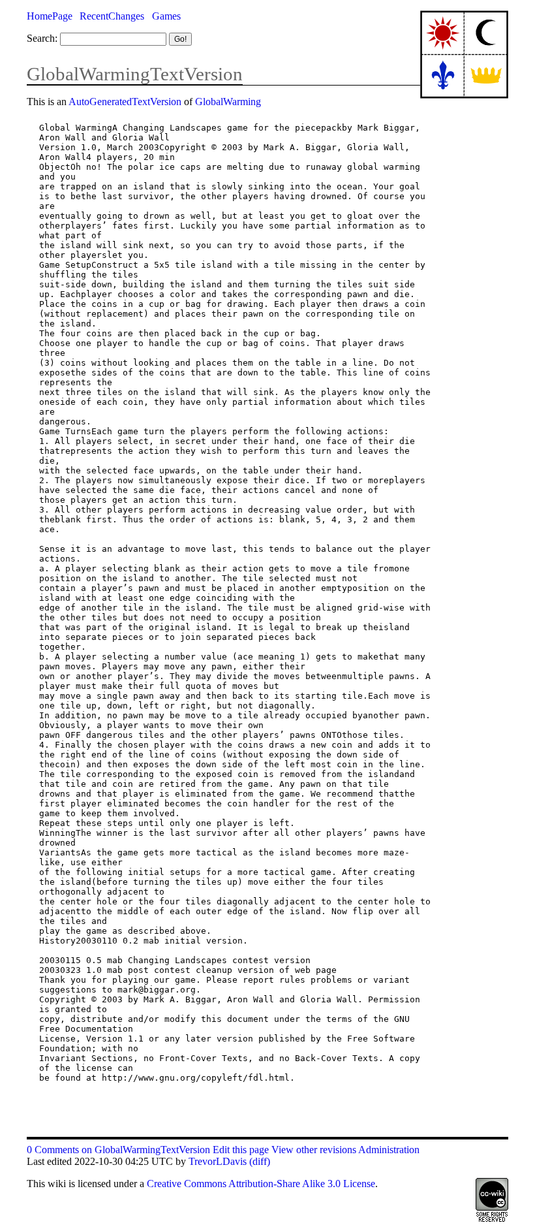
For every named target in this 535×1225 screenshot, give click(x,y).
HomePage (49, 16)
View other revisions (313, 1149)
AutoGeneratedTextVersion (125, 101)
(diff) (259, 1161)
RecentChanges (112, 16)
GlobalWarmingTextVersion (135, 73)
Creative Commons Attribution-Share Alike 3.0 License (261, 1183)
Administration (389, 1149)
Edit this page (241, 1149)
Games (166, 16)
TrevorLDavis (218, 1161)
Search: (42, 38)
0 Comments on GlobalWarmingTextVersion (118, 1149)
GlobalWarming (228, 101)
